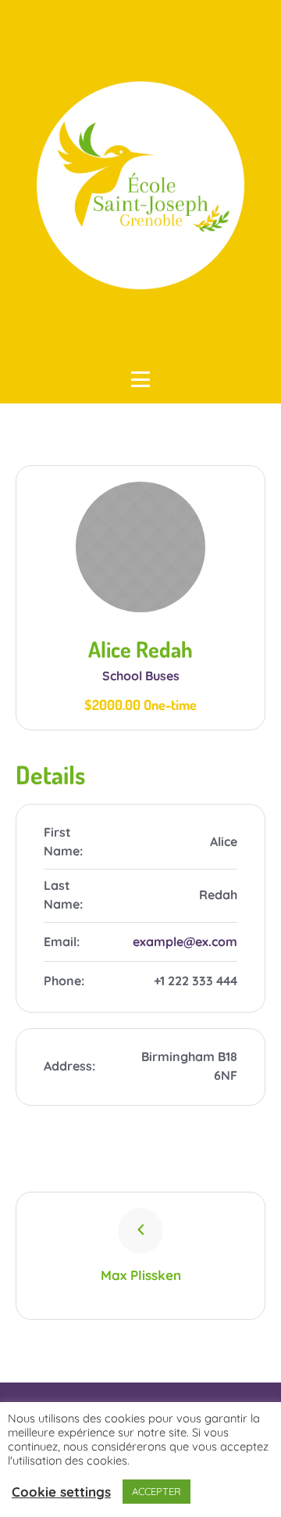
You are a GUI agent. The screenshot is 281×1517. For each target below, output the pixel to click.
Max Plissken (141, 1275)
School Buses (141, 675)
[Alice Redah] (141, 547)
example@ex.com (185, 941)
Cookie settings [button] (61, 1491)
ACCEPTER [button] (156, 1491)
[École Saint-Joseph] (140, 185)
